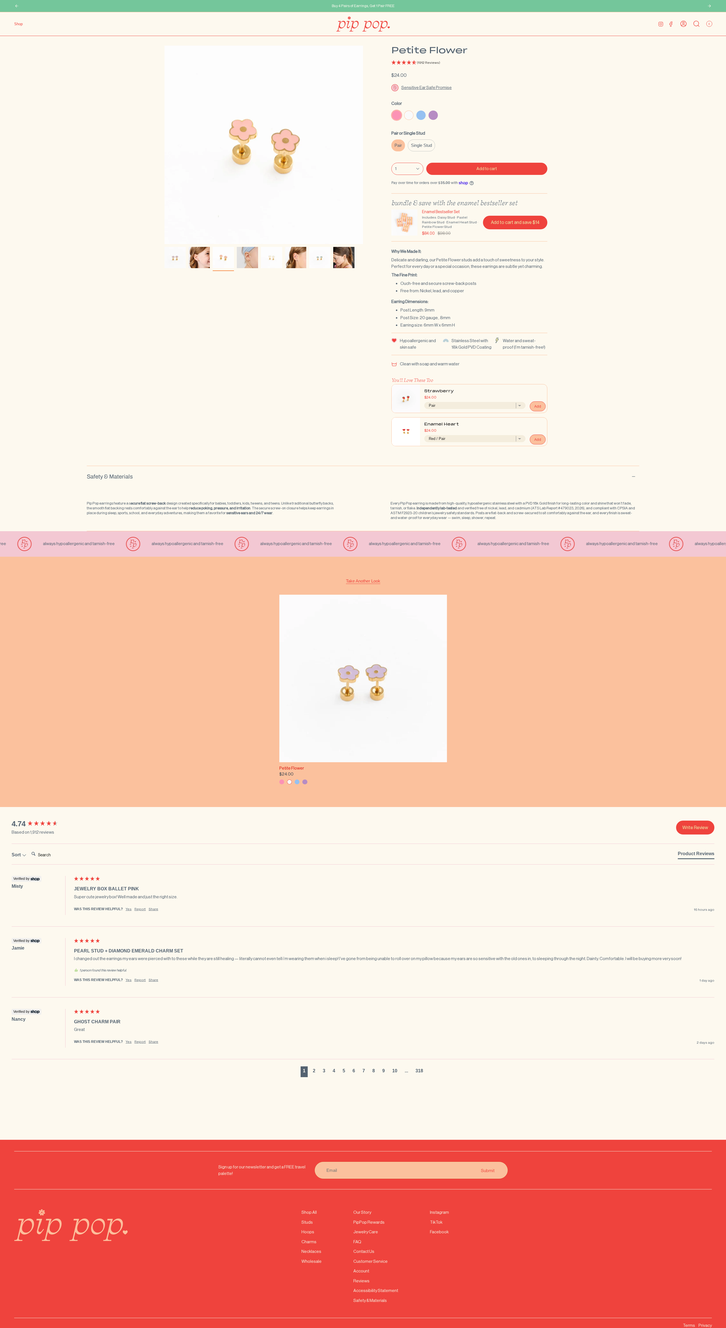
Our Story (362, 1212)
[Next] (709, 6)
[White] (289, 782)
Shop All (309, 1212)
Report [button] (140, 909)
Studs (307, 1222)
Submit (488, 1170)
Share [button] (153, 909)
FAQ (357, 1241)
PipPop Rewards (369, 1222)
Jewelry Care (365, 1231)
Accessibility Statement (375, 1290)
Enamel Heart (441, 424)
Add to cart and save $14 (515, 222)
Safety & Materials (110, 476)
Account (361, 1270)
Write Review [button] (695, 827)
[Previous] (16, 6)
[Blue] (297, 782)
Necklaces (311, 1251)
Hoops (307, 1231)
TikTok (436, 1222)
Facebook (439, 1231)
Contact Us (363, 1251)
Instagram (439, 1212)
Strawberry (438, 391)
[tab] (696, 855)
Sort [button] (17, 854)
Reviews (361, 1280)
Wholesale (311, 1261)
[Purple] (304, 782)
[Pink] (281, 782)
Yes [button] (129, 909)
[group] (41, 824)
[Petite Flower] (363, 678)
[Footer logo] (71, 1225)
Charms (308, 1241)
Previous (164, 145)
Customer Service (370, 1261)
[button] (469, 62)
